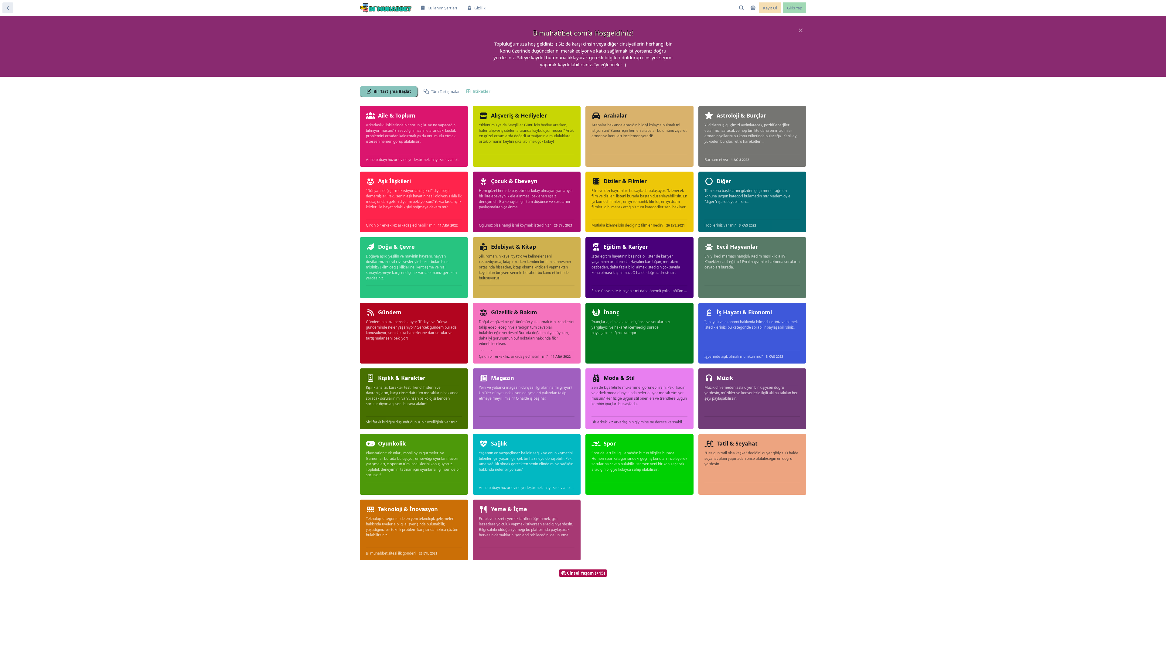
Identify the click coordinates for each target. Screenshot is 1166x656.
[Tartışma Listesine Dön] (7, 7)
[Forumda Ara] (741, 7)
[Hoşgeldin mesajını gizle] (800, 30)
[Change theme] (753, 7)
